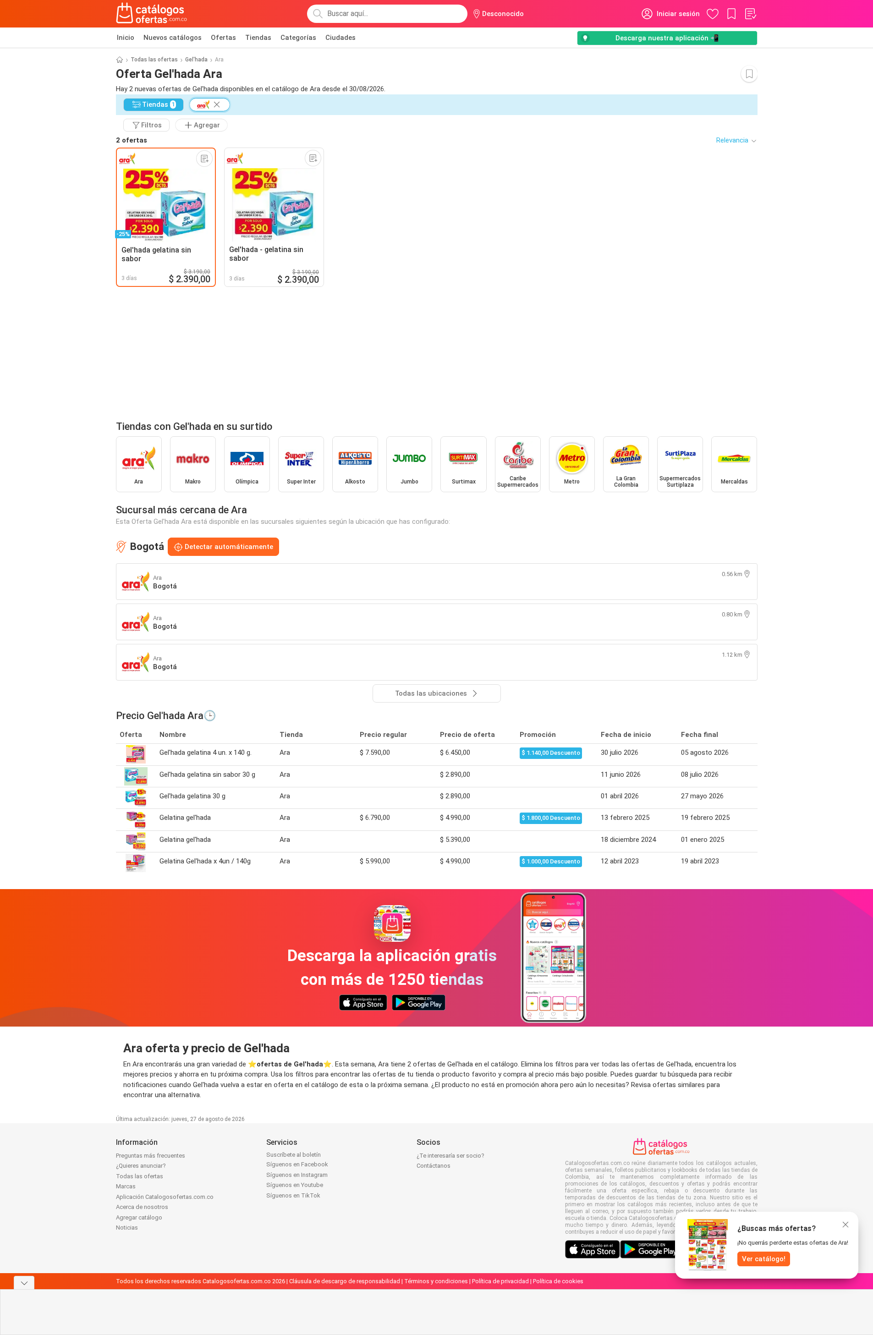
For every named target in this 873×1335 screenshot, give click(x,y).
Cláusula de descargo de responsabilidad (344, 1281)
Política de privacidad (500, 1281)
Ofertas (223, 37)
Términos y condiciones (436, 1281)
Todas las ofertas (154, 59)
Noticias (127, 1227)
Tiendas (258, 37)
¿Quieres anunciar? (141, 1165)
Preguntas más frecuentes (150, 1155)
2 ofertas (131, 140)
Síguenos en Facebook (297, 1164)
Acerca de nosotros (142, 1206)
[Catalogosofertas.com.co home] (151, 13)
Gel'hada (196, 59)
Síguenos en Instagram (297, 1174)
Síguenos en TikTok (293, 1195)
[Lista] (750, 13)
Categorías (298, 37)
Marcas (126, 1186)
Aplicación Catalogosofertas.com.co (165, 1196)
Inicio (125, 37)
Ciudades (340, 37)
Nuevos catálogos (172, 37)
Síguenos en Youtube (294, 1184)
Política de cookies (558, 1281)
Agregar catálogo (139, 1217)
